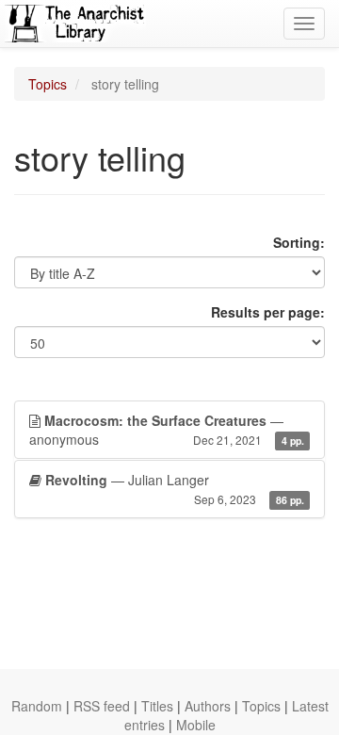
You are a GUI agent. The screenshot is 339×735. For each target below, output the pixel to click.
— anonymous (166, 430)
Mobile (196, 724)
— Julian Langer (174, 488)
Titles (157, 705)
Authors (208, 705)
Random (36, 705)
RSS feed (101, 705)
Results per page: (268, 311)
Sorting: (299, 242)
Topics (47, 83)
